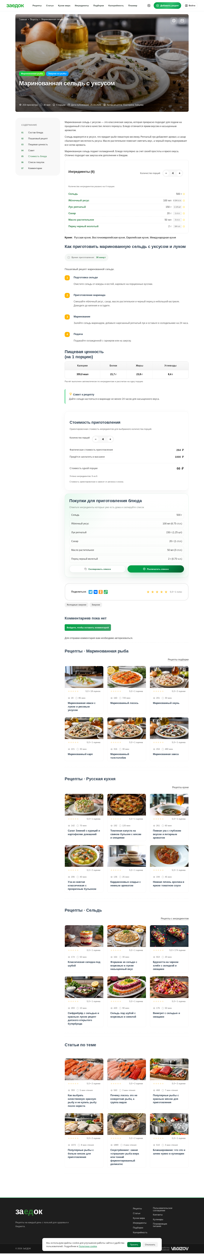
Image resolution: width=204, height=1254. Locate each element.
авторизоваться (123, 638)
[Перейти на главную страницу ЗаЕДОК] (15, 5)
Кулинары (158, 1219)
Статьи (136, 1213)
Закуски (96, 604)
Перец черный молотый (83, 226)
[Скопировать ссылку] (106, 592)
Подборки (138, 1228)
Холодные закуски (76, 604)
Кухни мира (139, 1218)
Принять (134, 1244)
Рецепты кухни (180, 787)
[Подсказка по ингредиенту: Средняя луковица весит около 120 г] (184, 207)
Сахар (72, 213)
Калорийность (140, 1232)
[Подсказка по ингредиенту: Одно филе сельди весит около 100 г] (184, 194)
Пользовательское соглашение (162, 1209)
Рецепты (137, 1208)
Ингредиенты (140, 1223)
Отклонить (150, 1244)
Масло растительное (81, 219)
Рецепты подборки (178, 659)
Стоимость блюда (37, 156)
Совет (31, 150)
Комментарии (35, 168)
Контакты (158, 1215)
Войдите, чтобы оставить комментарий (88, 627)
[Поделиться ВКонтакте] (96, 592)
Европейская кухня (137, 237)
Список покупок (36, 162)
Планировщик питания (160, 1225)
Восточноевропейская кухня (108, 237)
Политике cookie (88, 1246)
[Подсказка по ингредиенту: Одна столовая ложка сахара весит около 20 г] (184, 213)
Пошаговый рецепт (38, 138)
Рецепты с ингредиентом (175, 918)
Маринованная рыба (32, 73)
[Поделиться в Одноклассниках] (101, 592)
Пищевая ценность (38, 144)
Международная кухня (163, 237)
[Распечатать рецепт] (173, 21)
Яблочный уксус (78, 200)
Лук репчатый (77, 206)
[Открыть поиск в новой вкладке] (149, 5)
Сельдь (73, 193)
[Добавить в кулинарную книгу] (182, 21)
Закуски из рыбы (57, 73)
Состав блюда (35, 132)
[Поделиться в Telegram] (90, 592)
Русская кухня (82, 237)
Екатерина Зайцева (133, 105)
